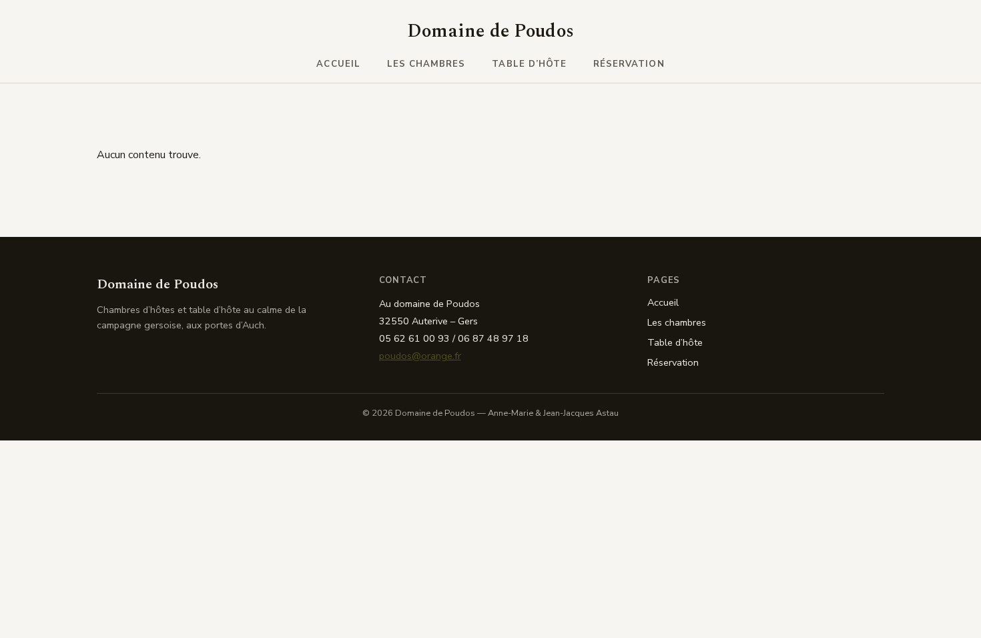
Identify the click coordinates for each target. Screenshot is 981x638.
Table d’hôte (529, 64)
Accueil (338, 64)
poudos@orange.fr (420, 355)
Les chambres (426, 64)
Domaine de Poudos (491, 31)
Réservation (629, 64)
